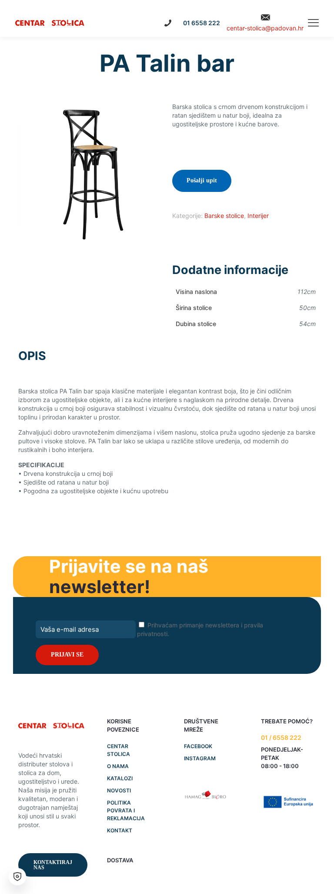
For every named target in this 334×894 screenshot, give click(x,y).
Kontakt (119, 830)
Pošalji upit (202, 180)
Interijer (258, 215)
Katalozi (120, 778)
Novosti (119, 790)
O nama (118, 766)
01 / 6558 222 (281, 737)
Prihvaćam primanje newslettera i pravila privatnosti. (200, 629)
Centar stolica (118, 750)
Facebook (198, 746)
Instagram (200, 758)
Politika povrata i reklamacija (126, 810)
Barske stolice (224, 215)
